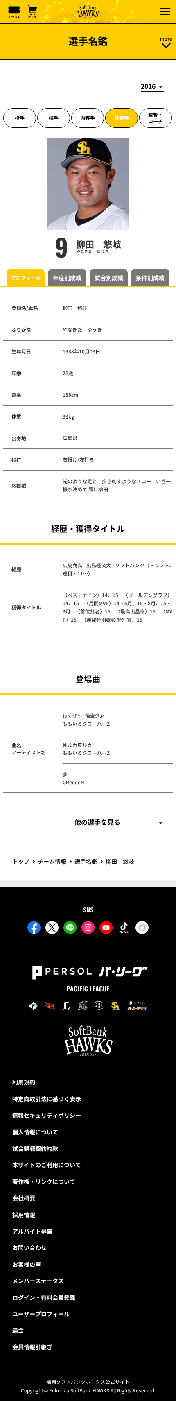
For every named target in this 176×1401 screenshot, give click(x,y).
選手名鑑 (85, 861)
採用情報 (23, 1215)
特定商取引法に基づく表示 (46, 1099)
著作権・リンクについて (43, 1181)
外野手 (121, 117)
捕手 (54, 117)
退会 (18, 1330)
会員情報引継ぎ (32, 1347)
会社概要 (23, 1198)
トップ (20, 861)
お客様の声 (26, 1264)
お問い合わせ (29, 1247)
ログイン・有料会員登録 (43, 1297)
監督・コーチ (155, 117)
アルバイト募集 (32, 1231)
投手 (20, 117)
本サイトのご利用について (46, 1165)
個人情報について (35, 1132)
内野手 (87, 117)
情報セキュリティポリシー (46, 1115)
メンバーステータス (38, 1281)
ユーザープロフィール (41, 1314)
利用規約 (23, 1082)
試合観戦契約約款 (35, 1148)
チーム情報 (52, 861)
